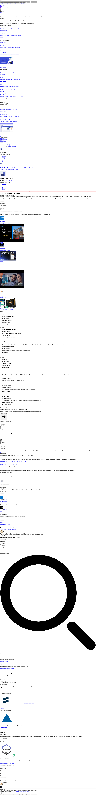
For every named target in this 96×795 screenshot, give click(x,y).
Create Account (2, 5)
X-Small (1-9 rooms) (7, 474)
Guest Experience (3, 141)
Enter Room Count (3, 487)
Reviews (3, 159)
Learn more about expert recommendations (7, 668)
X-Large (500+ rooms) (7, 478)
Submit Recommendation (4, 661)
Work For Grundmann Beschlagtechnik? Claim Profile (9, 169)
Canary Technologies (3, 501)
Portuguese (24, 790)
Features (3, 157)
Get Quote (2, 493)
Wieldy (1, 522)
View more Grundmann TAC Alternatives (7, 309)
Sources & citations (3, 205)
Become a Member (7, 3)
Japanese (28, 790)
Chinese (32, 790)
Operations (2, 138)
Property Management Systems (29, 690)
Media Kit (15, 3)
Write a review (8, 175)
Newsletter (24, 791)
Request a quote (3, 777)
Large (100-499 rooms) (7, 477)
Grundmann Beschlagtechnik (11, 146)
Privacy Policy (19, 791)
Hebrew (35, 790)
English (5, 790)
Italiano (15, 790)
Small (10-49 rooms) (7, 475)
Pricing (3, 158)
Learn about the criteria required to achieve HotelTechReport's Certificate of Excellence (14, 461)
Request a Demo (3, 154)
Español (8, 790)
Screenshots (4, 156)
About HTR (22, 3)
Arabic (18, 790)
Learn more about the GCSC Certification (7, 763)
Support (3, 161)
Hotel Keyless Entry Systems (11, 145)
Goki (1, 511)
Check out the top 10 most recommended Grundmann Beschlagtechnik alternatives (13, 657)
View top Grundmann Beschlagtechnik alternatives (8, 529)
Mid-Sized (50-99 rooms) (8, 476)
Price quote (8, 154)
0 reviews (1, 436)
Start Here (2, 3)
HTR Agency (12, 3)
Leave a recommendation (30, 670)
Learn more (2, 452)
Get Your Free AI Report (4, 137)
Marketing (2, 140)
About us (1, 4)
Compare (5, 499)
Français (12, 790)
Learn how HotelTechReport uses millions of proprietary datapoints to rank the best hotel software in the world (17, 167)
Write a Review (3, 539)
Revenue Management (4, 139)
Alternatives (4, 186)
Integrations (4, 160)
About (28, 791)
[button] (48, 314)
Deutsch (2, 790)
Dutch (21, 790)
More (1, 142)
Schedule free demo (4, 782)
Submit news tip (18, 3)
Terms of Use (14, 791)
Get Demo (2, 499)
